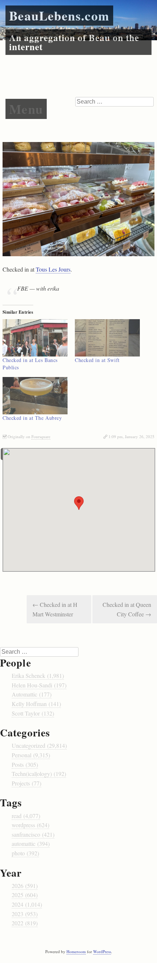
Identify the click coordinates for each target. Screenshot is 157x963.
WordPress (102, 951)
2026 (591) (25, 885)
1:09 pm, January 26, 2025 (131, 436)
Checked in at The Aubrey (32, 417)
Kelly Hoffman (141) (36, 704)
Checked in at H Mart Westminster (54, 609)
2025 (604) (25, 895)
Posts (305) (25, 764)
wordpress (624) (30, 825)
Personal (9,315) (31, 755)
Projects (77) (26, 783)
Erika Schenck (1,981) (38, 675)
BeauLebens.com (59, 15)
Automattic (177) (31, 694)
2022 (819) (25, 923)
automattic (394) (31, 843)
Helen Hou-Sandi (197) (39, 685)
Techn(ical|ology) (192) (39, 773)
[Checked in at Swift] (107, 338)
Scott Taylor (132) (33, 713)
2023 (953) (25, 914)
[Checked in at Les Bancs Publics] (35, 338)
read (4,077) (26, 816)
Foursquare (40, 436)
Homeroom (76, 951)
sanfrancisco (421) (33, 834)
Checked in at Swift (97, 360)
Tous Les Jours (53, 269)
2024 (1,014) (27, 904)
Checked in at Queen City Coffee (127, 609)
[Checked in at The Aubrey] (35, 395)
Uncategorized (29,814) (39, 745)
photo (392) (25, 853)
